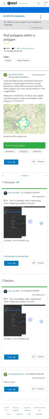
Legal (29, 414)
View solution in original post (16, 256)
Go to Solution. (18, 145)
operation (9, 151)
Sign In (46, 3)
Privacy (9, 414)
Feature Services (23, 60)
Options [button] (41, 17)
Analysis (8, 60)
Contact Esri (39, 414)
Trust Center (19, 414)
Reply (9, 162)
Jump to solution (27, 48)
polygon (23, 151)
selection (37, 151)
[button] (38, 74)
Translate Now (37, 27)
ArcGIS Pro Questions (14, 16)
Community (23, 3)
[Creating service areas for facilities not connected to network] (46, 175)
